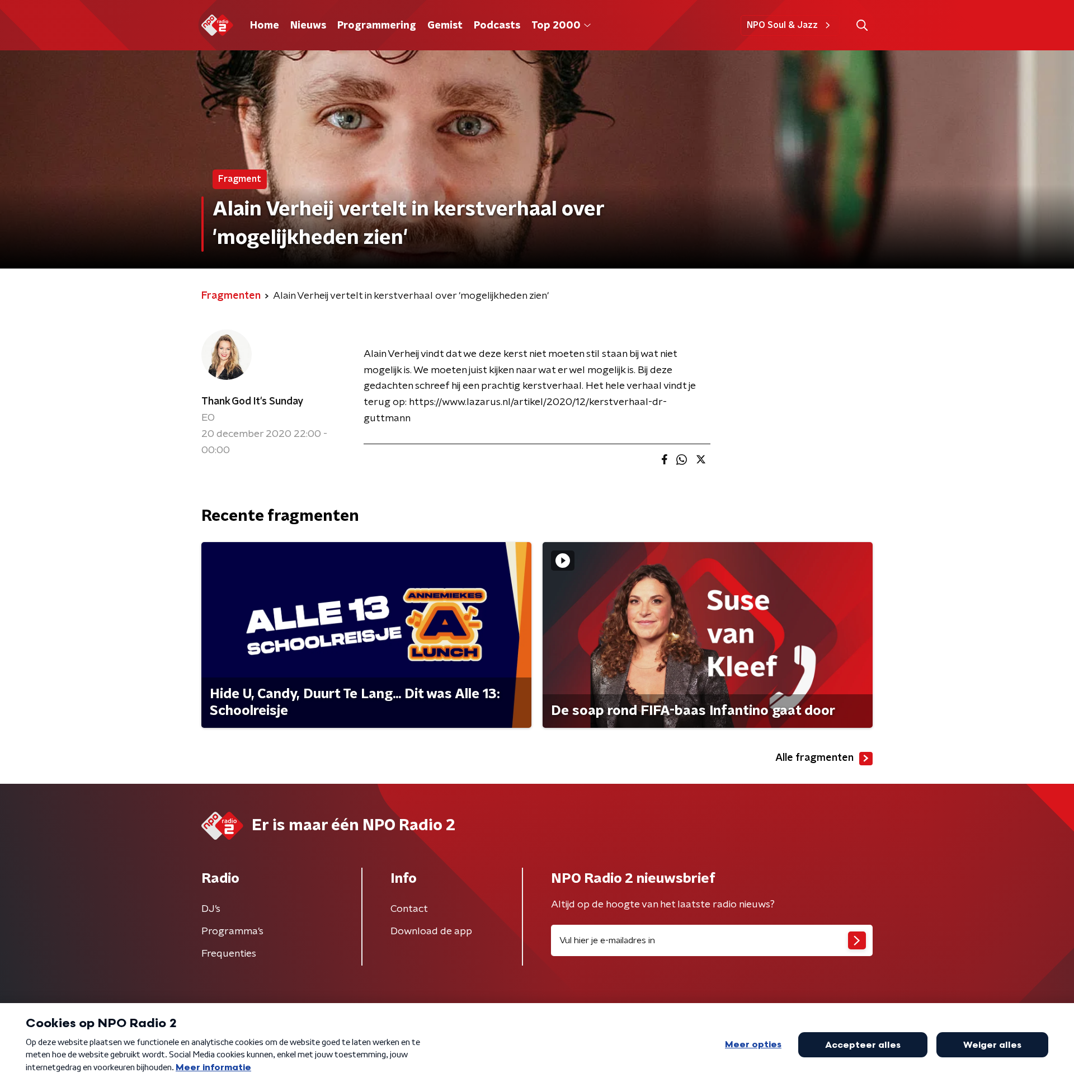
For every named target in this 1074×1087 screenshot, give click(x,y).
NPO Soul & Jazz (782, 25)
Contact (409, 909)
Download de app (431, 931)
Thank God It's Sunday (252, 402)
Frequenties (228, 954)
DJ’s (210, 909)
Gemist (445, 26)
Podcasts (497, 26)
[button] (862, 25)
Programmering (376, 26)
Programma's (232, 931)
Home (264, 26)
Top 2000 (556, 26)
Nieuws (308, 26)
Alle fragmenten (814, 758)
